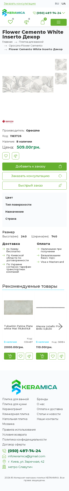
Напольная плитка (14, 419)
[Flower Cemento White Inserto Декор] (27, 84)
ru (57, 3)
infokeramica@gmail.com (26, 456)
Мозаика (8, 424)
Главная (7, 41)
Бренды (42, 399)
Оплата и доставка (50, 409)
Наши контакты (47, 419)
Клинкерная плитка (15, 414)
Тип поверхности (18, 204)
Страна (10, 218)
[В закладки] (6, 155)
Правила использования (19, 429)
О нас (41, 404)
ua (64, 3)
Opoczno (33, 130)
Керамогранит (12, 409)
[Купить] (10, 356)
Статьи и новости (49, 414)
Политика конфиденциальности (24, 439)
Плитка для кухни (14, 404)
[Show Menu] (59, 22)
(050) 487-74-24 (24, 451)
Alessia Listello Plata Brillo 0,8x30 (49, 327)
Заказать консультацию (20, 3)
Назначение (14, 211)
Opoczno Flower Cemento (26, 45)
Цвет (9, 197)
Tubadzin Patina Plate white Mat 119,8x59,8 (18, 327)
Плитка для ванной (31, 41)
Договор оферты (13, 444)
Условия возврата (14, 434)
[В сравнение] (15, 155)
